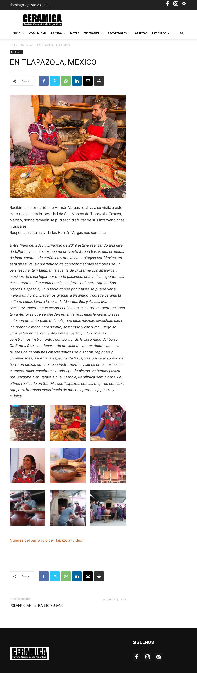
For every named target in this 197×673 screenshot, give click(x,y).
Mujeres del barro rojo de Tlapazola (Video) (46, 540)
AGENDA (56, 33)
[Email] (88, 81)
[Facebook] (167, 3)
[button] (181, 33)
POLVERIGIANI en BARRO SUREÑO (37, 605)
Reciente (27, 45)
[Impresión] (99, 81)
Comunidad (37, 33)
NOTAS (74, 33)
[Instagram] (175, 3)
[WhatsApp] (66, 81)
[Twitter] (55, 81)
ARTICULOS (159, 33)
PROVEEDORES (117, 33)
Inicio (16, 33)
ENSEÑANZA (91, 33)
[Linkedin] (77, 81)
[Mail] (183, 3)
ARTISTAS (141, 33)
